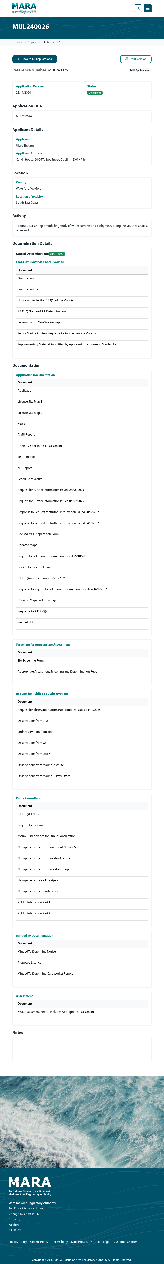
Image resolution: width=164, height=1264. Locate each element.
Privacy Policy (17, 1242)
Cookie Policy (39, 1242)
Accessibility (60, 1242)
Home (19, 42)
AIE (97, 1242)
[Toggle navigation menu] (148, 8)
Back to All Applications (37, 59)
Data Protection (81, 1242)
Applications (35, 42)
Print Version (138, 59)
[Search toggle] (138, 8)
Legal (106, 1242)
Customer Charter (125, 1242)
